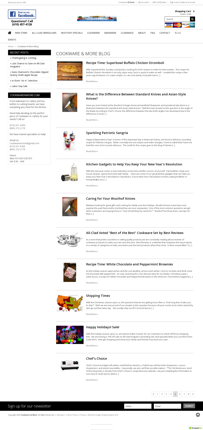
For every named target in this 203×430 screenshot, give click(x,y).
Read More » (92, 81)
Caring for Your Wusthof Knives (110, 198)
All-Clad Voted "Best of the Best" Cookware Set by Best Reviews (134, 233)
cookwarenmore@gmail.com (24, 143)
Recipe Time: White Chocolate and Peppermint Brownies (129, 264)
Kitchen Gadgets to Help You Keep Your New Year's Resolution (134, 164)
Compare (126, 2)
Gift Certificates (159, 2)
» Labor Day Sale (18, 86)
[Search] (192, 19)
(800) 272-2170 (17, 128)
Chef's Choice (96, 358)
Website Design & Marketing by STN (103, 415)
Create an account (187, 2)
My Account (143, 2)
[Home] (10, 33)
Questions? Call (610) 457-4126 (22, 23)
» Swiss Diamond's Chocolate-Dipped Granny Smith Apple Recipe (29, 73)
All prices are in (17, 2)
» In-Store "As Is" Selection (23, 80)
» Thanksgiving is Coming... (23, 57)
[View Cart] (194, 11)
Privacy (83, 415)
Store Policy (72, 415)
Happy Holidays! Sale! (102, 327)
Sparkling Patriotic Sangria (107, 133)
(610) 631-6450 (17, 125)
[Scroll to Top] (198, 414)
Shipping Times (98, 295)
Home (10, 46)
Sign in (173, 2)
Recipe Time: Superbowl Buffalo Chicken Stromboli (125, 63)
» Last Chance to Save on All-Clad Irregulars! (27, 65)
